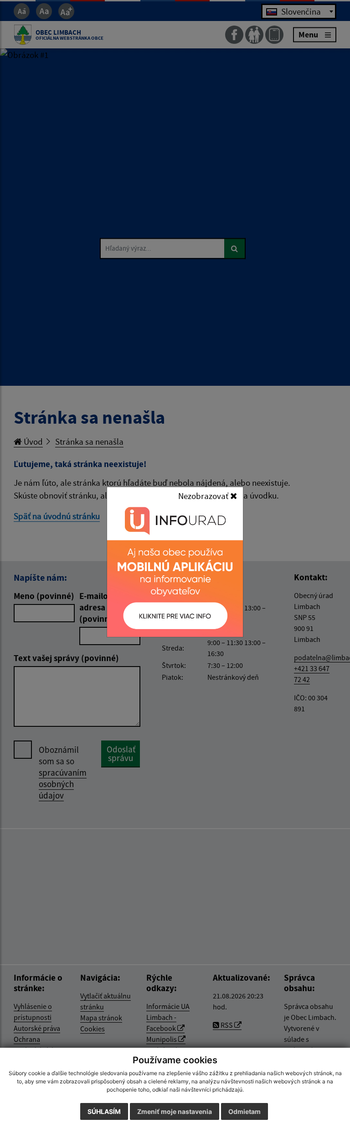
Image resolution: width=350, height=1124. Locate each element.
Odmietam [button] (244, 1111)
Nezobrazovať (204, 495)
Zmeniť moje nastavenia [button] (174, 1111)
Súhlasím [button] (104, 1111)
